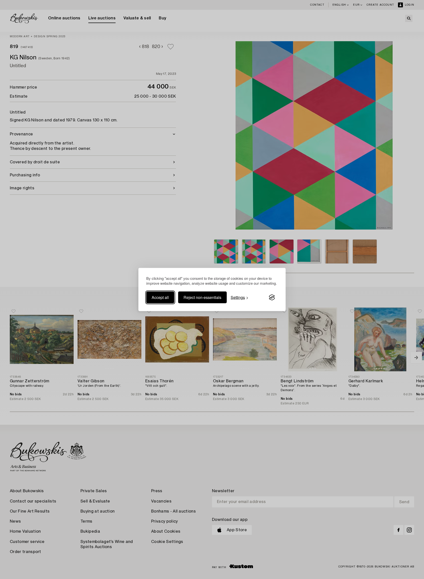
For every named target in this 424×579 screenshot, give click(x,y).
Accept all (160, 297)
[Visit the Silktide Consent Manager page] (272, 297)
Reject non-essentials (202, 297)
